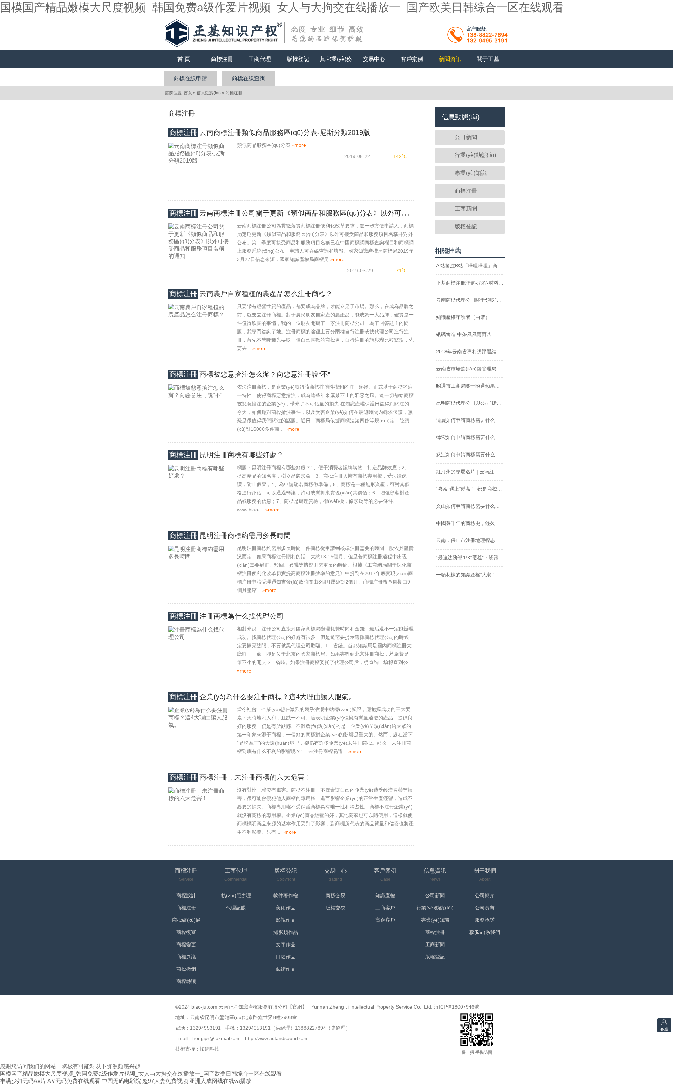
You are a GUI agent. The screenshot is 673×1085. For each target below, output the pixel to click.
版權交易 (335, 907)
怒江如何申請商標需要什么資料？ (473, 454)
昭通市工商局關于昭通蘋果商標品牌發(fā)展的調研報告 (496, 386)
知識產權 (385, 895)
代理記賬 (236, 907)
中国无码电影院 (121, 1081)
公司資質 (485, 907)
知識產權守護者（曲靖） (463, 317)
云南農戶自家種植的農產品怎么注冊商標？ (251, 294)
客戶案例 (412, 59)
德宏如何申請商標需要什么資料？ (473, 437)
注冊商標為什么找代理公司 (226, 616)
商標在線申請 (190, 78)
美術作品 (285, 907)
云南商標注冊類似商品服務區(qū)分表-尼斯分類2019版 (269, 132)
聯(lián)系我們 (484, 932)
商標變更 (186, 944)
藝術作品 (285, 969)
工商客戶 (385, 907)
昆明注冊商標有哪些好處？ (226, 455)
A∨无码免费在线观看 (73, 1081)
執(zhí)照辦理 (236, 895)
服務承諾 (485, 920)
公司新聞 (466, 137)
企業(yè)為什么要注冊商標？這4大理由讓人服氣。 (262, 697)
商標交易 (335, 895)
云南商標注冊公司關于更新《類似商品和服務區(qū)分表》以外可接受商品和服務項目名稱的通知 (334, 213)
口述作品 (285, 957)
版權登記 (298, 59)
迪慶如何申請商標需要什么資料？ (473, 420)
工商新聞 (466, 209)
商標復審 (186, 932)
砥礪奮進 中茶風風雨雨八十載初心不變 (478, 334)
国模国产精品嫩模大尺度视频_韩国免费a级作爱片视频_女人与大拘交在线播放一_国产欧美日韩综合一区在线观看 (282, 7)
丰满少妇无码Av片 (23, 1081)
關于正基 (488, 59)
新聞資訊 (450, 59)
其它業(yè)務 (336, 59)
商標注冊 (222, 59)
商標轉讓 (186, 981)
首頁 (188, 92)
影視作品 (285, 920)
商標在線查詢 (248, 78)
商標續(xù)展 (186, 920)
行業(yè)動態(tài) (475, 155)
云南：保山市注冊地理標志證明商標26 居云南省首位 (493, 540)
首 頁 (183, 59)
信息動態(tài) (209, 92)
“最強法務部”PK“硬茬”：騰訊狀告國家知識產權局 (489, 557)
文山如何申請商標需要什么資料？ (473, 506)
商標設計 (186, 895)
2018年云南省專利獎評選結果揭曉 (473, 351)
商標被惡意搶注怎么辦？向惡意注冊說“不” (250, 374)
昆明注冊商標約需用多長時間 (230, 535)
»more (299, 145)
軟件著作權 (285, 895)
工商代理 (260, 59)
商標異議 (186, 957)
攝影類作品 (285, 932)
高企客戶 (385, 920)
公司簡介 (485, 895)
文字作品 (285, 944)
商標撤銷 (186, 969)
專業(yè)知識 (471, 173)
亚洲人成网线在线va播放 (220, 1081)
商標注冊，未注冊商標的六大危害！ (240, 777)
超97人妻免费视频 (165, 1081)
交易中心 (374, 59)
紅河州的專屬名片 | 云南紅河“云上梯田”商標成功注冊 (494, 472)
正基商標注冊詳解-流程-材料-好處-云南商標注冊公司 (493, 283)
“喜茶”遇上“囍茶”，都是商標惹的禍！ (476, 489)
